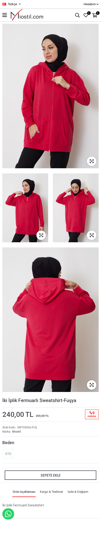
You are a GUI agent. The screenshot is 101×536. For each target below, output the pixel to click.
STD (8, 454)
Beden (8, 442)
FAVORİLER (88, 13)
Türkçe (12, 4)
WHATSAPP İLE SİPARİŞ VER (8, 514)
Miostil (16, 431)
